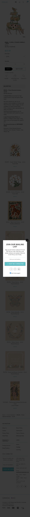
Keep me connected (16, 264)
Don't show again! (15, 273)
